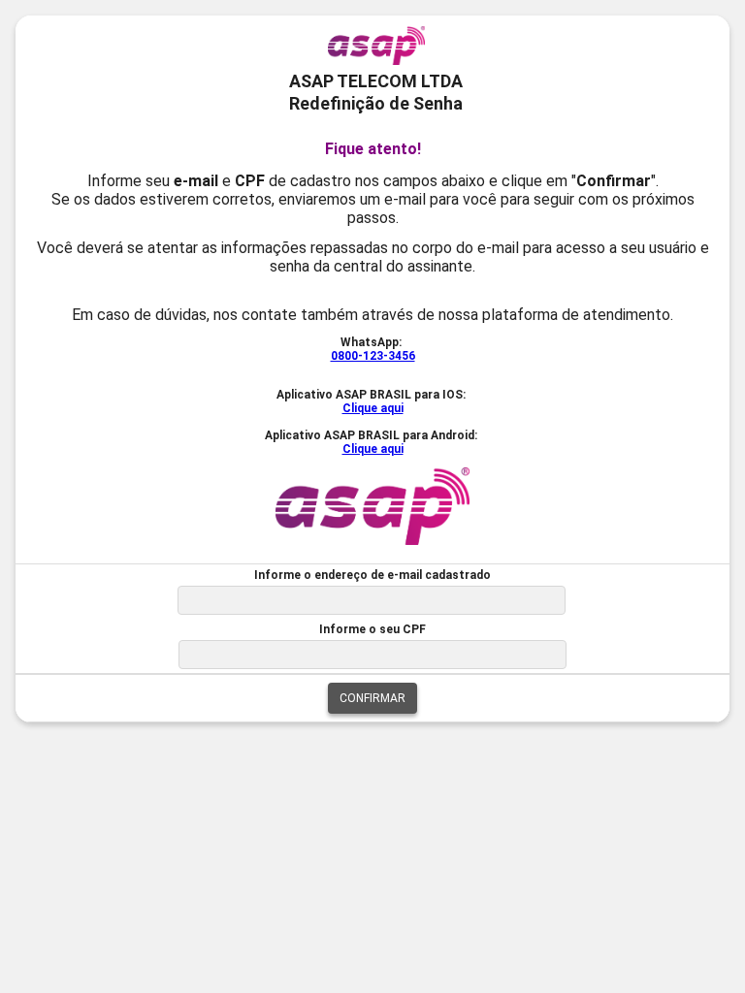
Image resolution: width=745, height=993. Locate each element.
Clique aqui (373, 408)
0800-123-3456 (373, 356)
